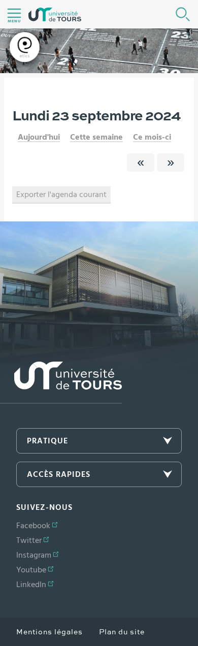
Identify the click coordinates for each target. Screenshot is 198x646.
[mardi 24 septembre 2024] (170, 162)
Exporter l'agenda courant (61, 194)
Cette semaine (96, 137)
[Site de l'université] (61, 383)
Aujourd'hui (39, 137)
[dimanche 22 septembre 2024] (140, 162)
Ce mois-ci (152, 137)
